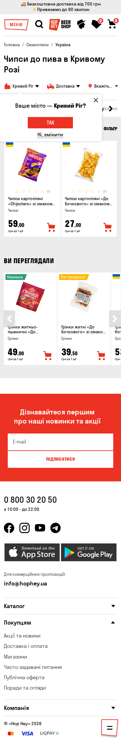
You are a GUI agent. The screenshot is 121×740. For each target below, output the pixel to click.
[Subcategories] (109, 729)
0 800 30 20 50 (30, 499)
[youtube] (40, 528)
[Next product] (115, 318)
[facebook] (9, 528)
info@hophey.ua (25, 583)
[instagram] (24, 528)
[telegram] (55, 528)
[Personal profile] (81, 24)
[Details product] (32, 165)
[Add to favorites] (51, 227)
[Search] (39, 24)
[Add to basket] (48, 356)
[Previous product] (9, 318)
